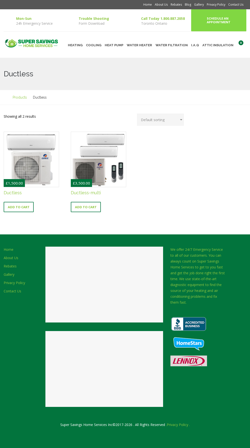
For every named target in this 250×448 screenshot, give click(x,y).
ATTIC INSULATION (217, 45)
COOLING (93, 45)
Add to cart (19, 207)
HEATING (75, 45)
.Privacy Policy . (178, 424)
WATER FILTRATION (172, 45)
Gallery (199, 4)
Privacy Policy (216, 4)
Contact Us (235, 4)
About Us (161, 4)
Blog (188, 4)
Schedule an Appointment (218, 20)
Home (147, 4)
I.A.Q (195, 45)
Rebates (176, 4)
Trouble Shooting (94, 18)
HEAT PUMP (114, 45)
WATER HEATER (139, 45)
